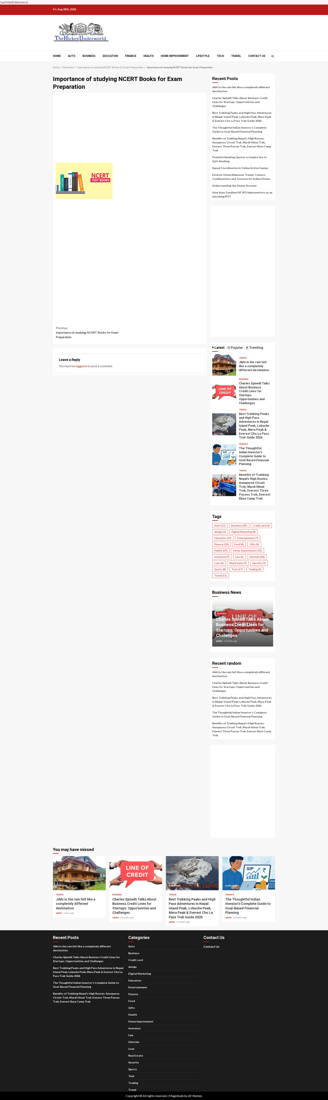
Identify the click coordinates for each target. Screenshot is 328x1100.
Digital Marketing (243, 531)
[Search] (272, 56)
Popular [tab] (236, 348)
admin (219, 641)
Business (89, 55)
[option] (242, 624)
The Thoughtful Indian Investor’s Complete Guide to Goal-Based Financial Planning (224, 455)
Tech (220, 55)
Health (149, 55)
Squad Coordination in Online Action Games (240, 168)
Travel (236, 55)
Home (57, 55)
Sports (220, 569)
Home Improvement (175, 55)
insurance (221, 556)
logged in (81, 366)
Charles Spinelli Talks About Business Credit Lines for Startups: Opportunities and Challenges (240, 102)
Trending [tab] (255, 348)
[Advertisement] (129, 130)
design (220, 531)
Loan (219, 563)
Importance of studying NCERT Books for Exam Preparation (87, 332)
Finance (130, 55)
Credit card (261, 525)
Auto (71, 55)
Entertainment (247, 538)
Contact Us (256, 55)
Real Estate (238, 563)
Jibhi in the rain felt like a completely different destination (224, 365)
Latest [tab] (219, 348)
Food (239, 544)
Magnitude (176, 1096)
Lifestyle (203, 55)
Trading (254, 569)
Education (110, 55)
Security (259, 563)
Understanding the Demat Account (234, 185)
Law (239, 556)
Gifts (254, 544)
